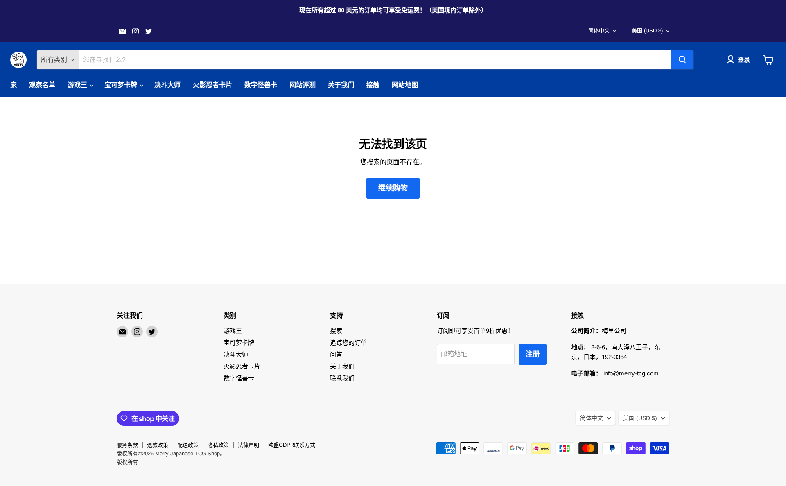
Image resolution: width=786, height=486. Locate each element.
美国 (647, 30)
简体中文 (599, 30)
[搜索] (682, 59)
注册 (532, 354)
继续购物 (393, 188)
